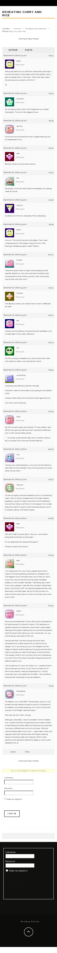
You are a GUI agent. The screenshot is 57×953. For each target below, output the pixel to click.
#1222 (51, 315)
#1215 (51, 121)
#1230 (51, 606)
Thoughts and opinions (36, 29)
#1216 (51, 148)
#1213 (51, 56)
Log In (12, 814)
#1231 (51, 686)
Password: (8, 788)
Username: (8, 778)
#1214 (51, 93)
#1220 (51, 255)
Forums (17, 29)
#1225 (51, 411)
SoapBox (6, 29)
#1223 (51, 342)
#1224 (51, 370)
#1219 (51, 224)
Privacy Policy (30, 922)
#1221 (51, 288)
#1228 (51, 518)
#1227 (51, 479)
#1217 (51, 172)
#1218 (51, 200)
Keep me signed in (14, 799)
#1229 (51, 555)
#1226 (51, 449)
